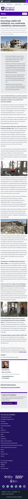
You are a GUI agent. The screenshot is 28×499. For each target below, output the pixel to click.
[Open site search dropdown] (26, 1)
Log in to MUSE (7, 1)
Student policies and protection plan (9, 443)
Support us (3, 430)
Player (2, 434)
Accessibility (14, 492)
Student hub (3, 439)
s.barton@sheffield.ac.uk (8, 376)
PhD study (3, 421)
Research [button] (9, 4)
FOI (19, 492)
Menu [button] (24, 14)
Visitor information (5, 432)
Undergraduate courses (6, 417)
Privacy (8, 492)
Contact (2, 456)
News (3, 14)
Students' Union (4, 454)
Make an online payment (6, 441)
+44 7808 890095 (5, 378)
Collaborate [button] (17, 4)
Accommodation (4, 423)
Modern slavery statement (7, 494)
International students (6, 426)
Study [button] (2, 4)
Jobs (2, 428)
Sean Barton (5, 370)
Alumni (2, 449)
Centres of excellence (7, 403)
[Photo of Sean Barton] (14, 365)
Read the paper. (23, 352)
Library (2, 452)
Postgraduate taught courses (7, 419)
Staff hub (3, 436)
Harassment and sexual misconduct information (12, 445)
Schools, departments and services (9, 447)
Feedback (4, 492)
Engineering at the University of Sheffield (10, 387)
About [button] (25, 4)
